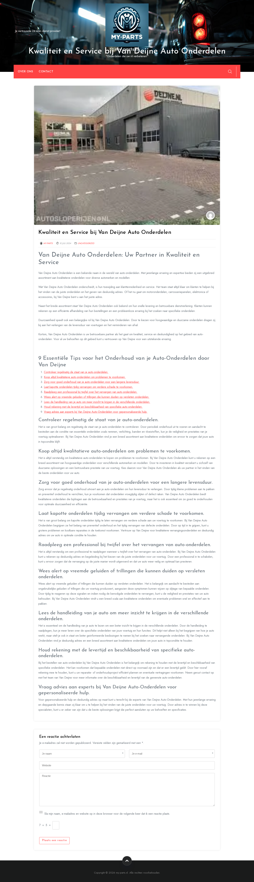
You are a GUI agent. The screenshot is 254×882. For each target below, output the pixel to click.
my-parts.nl (127, 49)
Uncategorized (86, 243)
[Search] (230, 71)
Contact (46, 71)
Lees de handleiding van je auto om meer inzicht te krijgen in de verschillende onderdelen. (97, 402)
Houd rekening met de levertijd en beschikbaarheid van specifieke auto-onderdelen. (93, 407)
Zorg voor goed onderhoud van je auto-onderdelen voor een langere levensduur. (91, 382)
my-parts (48, 243)
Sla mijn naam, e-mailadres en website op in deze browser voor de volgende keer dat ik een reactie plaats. (107, 813)
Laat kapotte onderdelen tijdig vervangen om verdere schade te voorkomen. (88, 387)
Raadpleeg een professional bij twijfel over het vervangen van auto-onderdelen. (90, 392)
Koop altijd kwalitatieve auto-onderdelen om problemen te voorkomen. (85, 377)
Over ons (25, 71)
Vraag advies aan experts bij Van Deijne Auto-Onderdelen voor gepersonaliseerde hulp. (95, 412)
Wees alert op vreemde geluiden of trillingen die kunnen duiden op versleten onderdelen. (96, 397)
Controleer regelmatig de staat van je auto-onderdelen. (76, 372)
